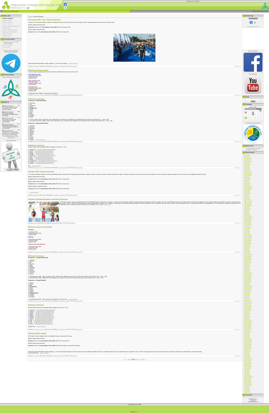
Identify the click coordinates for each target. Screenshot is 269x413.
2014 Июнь (247, 182)
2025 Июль (247, 373)
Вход (17, 11)
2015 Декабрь (247, 204)
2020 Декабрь (247, 290)
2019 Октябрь (248, 275)
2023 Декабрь (247, 344)
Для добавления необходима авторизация (11, 137)
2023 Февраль (248, 328)
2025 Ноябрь (247, 379)
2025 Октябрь (248, 377)
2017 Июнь (247, 230)
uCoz (137, 411)
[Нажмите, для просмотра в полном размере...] (134, 47)
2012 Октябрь (248, 158)
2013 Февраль (248, 161)
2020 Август (247, 284)
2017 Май (246, 229)
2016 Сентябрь (248, 216)
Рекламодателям (11, 140)
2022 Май (246, 314)
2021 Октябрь (248, 303)
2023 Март (247, 330)
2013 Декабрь (247, 175)
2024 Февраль (248, 347)
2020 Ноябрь (247, 289)
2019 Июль (247, 270)
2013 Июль (247, 169)
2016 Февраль (248, 205)
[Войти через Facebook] (65, 4)
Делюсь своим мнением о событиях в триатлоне (10, 51)
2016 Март (247, 207)
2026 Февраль (248, 384)
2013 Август (247, 170)
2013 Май (246, 166)
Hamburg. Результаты (37, 99)
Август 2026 (253, 107)
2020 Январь (247, 279)
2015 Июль (247, 197)
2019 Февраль (248, 262)
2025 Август (247, 374)
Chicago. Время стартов (38, 333)
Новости (5, 47)
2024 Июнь (247, 354)
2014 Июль (247, 183)
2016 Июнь (247, 211)
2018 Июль (247, 251)
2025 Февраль (248, 366)
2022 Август (247, 319)
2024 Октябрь (248, 360)
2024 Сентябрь (248, 358)
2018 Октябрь (248, 256)
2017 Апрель (247, 227)
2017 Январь (247, 223)
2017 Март (247, 226)
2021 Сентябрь (248, 301)
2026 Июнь (247, 388)
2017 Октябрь (248, 237)
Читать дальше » (73, 63)
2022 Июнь (247, 316)
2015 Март (247, 191)
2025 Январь (247, 365)
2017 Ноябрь (247, 238)
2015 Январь (247, 189)
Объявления (6, 45)
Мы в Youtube (253, 74)
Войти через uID (253, 18)
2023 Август (247, 338)
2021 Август (247, 300)
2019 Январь (247, 260)
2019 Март (247, 264)
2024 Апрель (247, 350)
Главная (5, 11)
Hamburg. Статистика (37, 145)
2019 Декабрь (247, 278)
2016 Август (247, 215)
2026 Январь (247, 382)
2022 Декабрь (247, 325)
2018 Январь (247, 241)
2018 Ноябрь (247, 257)
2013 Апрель (247, 164)
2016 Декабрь (247, 221)
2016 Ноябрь (247, 219)
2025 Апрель (247, 368)
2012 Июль (247, 155)
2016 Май (246, 210)
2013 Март (247, 163)
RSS (267, 11)
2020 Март (247, 283)
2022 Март (247, 311)
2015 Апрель (247, 193)
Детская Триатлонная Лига (253, 123)
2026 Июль (247, 390)
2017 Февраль (248, 224)
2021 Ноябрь (247, 305)
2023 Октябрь (248, 341)
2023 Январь (247, 327)
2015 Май (246, 194)
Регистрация (11, 11)
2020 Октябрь (248, 287)
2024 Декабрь (247, 363)
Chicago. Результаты (37, 256)
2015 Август (247, 199)
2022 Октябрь (248, 322)
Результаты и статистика (9, 42)
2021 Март (247, 292)
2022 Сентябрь (248, 320)
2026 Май (246, 387)
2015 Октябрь (248, 202)
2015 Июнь (247, 196)
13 (253, 114)
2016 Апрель (247, 208)
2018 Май (246, 248)
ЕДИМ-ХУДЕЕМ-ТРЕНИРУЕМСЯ (11, 77)
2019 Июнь (247, 268)
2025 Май (246, 369)
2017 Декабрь (247, 240)
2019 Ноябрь (247, 276)
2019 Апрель (247, 265)
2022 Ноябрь (247, 324)
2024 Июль (247, 355)
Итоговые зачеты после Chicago (41, 227)
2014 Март (247, 177)
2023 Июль (247, 336)
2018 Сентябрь (248, 254)
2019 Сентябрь (248, 273)
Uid (55, 63)
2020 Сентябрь (248, 286)
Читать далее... (107, 204)
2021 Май (246, 295)
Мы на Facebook (253, 51)
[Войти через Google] (65, 7)
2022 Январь (247, 308)
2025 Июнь (247, 371)
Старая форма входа (253, 26)
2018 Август (247, 253)
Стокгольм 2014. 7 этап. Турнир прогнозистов (45, 19)
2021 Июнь (247, 297)
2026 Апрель (247, 385)
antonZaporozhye (57, 66)
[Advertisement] (38, 13)
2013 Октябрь (248, 174)
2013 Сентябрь (248, 172)
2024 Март (247, 349)
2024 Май (246, 352)
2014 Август (247, 185)
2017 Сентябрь (248, 235)
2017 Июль (247, 232)
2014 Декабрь (247, 188)
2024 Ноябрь (247, 361)
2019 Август (247, 271)
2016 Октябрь (248, 218)
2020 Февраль (248, 281)
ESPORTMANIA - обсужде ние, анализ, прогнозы (253, 149)
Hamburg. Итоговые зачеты (39, 70)
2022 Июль (247, 317)
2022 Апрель (247, 313)
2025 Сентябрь (248, 376)
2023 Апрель (247, 331)
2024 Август (247, 357)
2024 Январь (247, 346)
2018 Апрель (247, 246)
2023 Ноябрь (247, 343)
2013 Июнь (247, 167)
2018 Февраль (248, 243)
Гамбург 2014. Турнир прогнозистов (42, 171)
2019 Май (246, 267)
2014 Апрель (247, 178)
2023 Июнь (247, 335)
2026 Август (247, 391)
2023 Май (246, 333)
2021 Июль (247, 298)
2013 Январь (247, 159)
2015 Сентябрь (248, 200)
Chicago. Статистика (37, 305)
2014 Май (246, 180)
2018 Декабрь (247, 259)
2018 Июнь (247, 249)
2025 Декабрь (247, 380)
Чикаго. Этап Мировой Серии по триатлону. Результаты (49, 199)
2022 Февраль (248, 309)
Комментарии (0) (73, 66)
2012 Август (247, 156)
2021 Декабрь (247, 306)
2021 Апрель (247, 294)
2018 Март (247, 245)
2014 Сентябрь (248, 186)
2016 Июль (247, 213)
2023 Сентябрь (248, 339)
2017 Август (247, 234)
